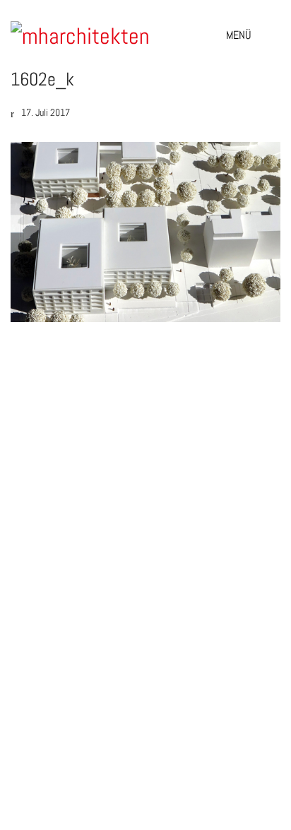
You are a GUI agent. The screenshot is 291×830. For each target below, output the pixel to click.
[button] (253, 35)
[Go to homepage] (81, 35)
